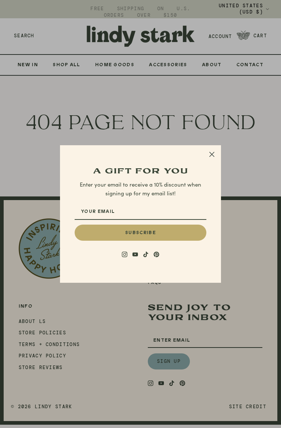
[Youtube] (135, 254)
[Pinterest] (156, 254)
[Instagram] (124, 254)
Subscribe (140, 232)
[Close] (212, 154)
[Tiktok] (146, 254)
